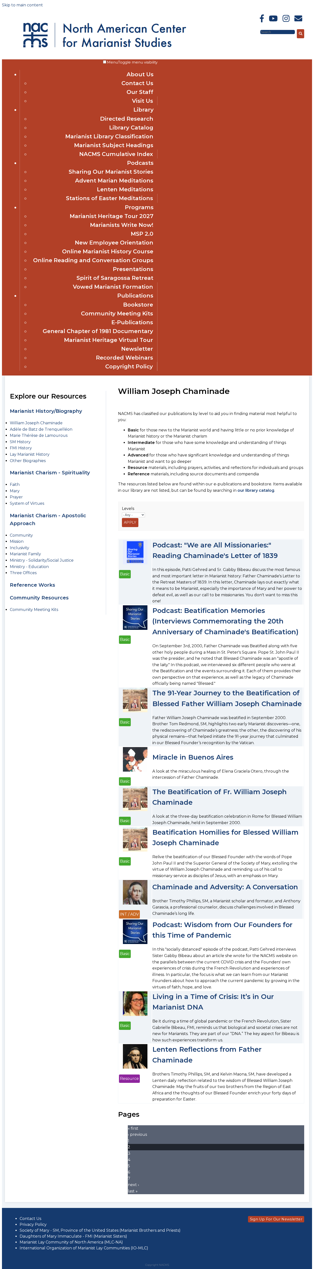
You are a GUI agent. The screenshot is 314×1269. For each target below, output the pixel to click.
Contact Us (137, 83)
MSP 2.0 (142, 233)
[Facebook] (262, 18)
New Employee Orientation (114, 242)
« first (133, 1128)
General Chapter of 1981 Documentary (98, 331)
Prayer (16, 497)
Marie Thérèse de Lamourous (38, 435)
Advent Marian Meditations (114, 180)
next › (133, 1184)
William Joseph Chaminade (36, 423)
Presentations (133, 269)
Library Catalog (131, 127)
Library (143, 109)
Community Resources (39, 598)
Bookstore (138, 304)
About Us (140, 74)
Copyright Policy (129, 366)
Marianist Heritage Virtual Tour (108, 340)
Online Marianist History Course (107, 251)
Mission (17, 541)
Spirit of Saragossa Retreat (115, 277)
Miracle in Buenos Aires (192, 757)
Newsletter (137, 348)
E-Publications (132, 322)
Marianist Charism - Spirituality (50, 473)
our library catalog (255, 490)
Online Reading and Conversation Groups (93, 260)
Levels (128, 508)
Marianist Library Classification (109, 136)
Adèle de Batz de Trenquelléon (41, 429)
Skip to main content (22, 5)
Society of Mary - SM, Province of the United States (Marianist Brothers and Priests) (100, 1230)
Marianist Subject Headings (113, 145)
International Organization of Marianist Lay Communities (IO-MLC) (84, 1248)
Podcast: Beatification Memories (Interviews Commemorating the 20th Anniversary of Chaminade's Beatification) (225, 621)
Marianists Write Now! (121, 224)
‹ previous (137, 1134)
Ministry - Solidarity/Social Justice (42, 560)
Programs (139, 207)
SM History (20, 442)
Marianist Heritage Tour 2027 (111, 216)
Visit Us (142, 100)
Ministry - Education (29, 566)
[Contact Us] (298, 18)
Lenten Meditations (125, 189)
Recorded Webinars (124, 357)
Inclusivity (19, 547)
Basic (125, 574)
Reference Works (32, 585)
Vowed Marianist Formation (113, 286)
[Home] (66, 33)
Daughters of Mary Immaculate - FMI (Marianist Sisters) (73, 1236)
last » (133, 1191)
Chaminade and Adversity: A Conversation (225, 887)
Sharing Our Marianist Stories (111, 171)
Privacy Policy (33, 1224)
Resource (129, 1078)
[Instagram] (286, 18)
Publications (135, 295)
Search (253, 31)
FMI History (21, 448)
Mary (15, 491)
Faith (15, 484)
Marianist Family (25, 554)
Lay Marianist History (30, 454)
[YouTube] (273, 18)
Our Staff (140, 92)
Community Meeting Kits (117, 313)
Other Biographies (28, 460)
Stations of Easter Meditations (109, 198)
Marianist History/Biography (46, 411)
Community (21, 535)
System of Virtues (27, 503)
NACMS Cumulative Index (116, 154)
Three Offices (23, 572)
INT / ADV (129, 914)
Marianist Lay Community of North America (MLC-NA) (71, 1242)
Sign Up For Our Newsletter (276, 1219)
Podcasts (140, 162)
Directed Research (126, 118)
